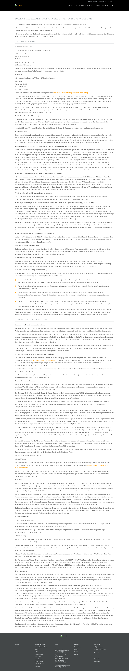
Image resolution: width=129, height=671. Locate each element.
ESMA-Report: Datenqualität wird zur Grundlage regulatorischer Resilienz (62, 651)
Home (70, 5)
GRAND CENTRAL (40, 644)
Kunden (76, 649)
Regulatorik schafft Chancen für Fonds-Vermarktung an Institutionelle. (62, 666)
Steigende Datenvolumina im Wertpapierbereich (61, 655)
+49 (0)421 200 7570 (104, 1)
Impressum (97, 658)
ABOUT (76, 644)
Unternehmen (77, 647)
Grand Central (83, 5)
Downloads (37, 666)
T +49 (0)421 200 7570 (100, 649)
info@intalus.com (92, 1)
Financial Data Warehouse (41, 647)
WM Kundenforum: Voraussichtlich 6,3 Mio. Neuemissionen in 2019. (60, 662)
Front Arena (38, 656)
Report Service (38, 659)
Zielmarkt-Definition (40, 663)
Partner (76, 651)
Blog (97, 5)
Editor (36, 651)
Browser (37, 649)
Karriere (76, 654)
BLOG (56, 644)
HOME (17, 644)
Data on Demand (39, 654)
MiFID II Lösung (39, 661)
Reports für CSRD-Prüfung (61, 658)
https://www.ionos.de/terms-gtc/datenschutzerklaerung (70, 93)
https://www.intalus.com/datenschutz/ (45, 360)
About (105, 5)
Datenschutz (97, 661)
